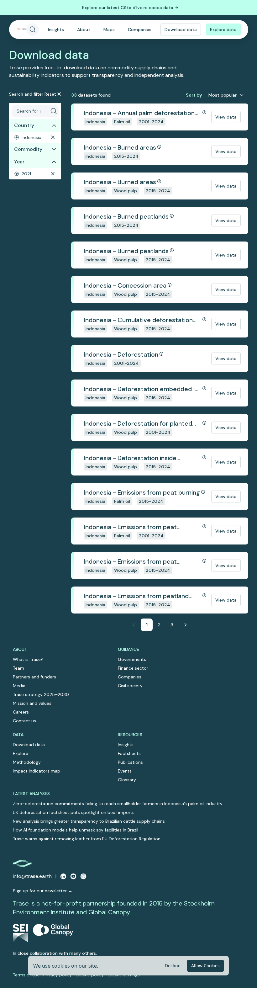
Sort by (194, 95)
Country (24, 125)
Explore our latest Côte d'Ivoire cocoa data (127, 7)
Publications (130, 762)
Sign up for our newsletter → (42, 891)
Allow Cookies (205, 966)
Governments (132, 659)
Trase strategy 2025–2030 (41, 694)
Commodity (28, 149)
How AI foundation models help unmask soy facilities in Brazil (75, 830)
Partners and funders (34, 677)
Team (18, 668)
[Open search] (32, 29)
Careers (21, 712)
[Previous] (133, 624)
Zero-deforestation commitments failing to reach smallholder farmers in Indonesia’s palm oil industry (118, 803)
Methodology (27, 762)
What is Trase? (28, 659)
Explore (20, 753)
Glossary (127, 780)
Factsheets (129, 753)
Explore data (223, 29)
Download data (181, 29)
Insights (56, 29)
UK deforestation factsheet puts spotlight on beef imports (73, 812)
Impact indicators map (36, 771)
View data (226, 117)
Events (125, 771)
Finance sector (133, 668)
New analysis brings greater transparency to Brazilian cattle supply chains (89, 821)
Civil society (130, 685)
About (83, 29)
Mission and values (32, 703)
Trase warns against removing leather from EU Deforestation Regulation (86, 839)
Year (19, 161)
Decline (173, 966)
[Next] (185, 624)
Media (19, 685)
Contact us (24, 721)
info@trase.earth (32, 876)
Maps (109, 29)
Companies (139, 29)
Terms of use (26, 975)
